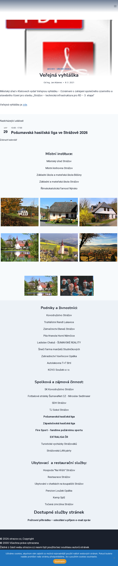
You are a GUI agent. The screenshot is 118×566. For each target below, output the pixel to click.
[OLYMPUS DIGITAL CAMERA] (20, 247)
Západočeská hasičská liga (59, 423)
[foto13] (59, 212)
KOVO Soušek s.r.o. (59, 369)
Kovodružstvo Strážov (59, 315)
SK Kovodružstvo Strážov (59, 389)
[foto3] (98, 247)
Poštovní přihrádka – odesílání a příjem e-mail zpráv (59, 520)
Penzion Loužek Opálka (59, 490)
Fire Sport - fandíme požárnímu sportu (59, 430)
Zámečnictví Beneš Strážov (59, 328)
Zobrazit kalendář (8, 139)
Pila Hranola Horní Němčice (59, 335)
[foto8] (20, 212)
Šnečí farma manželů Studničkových (59, 349)
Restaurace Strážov (59, 476)
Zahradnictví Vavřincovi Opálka (59, 356)
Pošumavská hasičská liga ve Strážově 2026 (49, 132)
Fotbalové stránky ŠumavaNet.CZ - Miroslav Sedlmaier (59, 396)
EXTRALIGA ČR (59, 436)
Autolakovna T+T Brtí (59, 362)
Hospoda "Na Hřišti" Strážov (59, 470)
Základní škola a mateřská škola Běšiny (59, 174)
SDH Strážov (59, 402)
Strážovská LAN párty (59, 450)
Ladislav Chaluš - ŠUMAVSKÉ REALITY (59, 342)
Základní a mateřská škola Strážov (59, 181)
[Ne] (114, 557)
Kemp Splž (59, 497)
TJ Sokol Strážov (59, 409)
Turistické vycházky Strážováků (59, 443)
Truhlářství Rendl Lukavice (59, 322)
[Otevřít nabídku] (115, 6)
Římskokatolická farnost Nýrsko (59, 188)
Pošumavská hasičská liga (59, 416)
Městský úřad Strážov (59, 161)
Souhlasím (60, 561)
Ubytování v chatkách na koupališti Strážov (59, 483)
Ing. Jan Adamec (54, 82)
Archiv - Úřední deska (59, 69)
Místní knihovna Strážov (59, 168)
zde (25, 104)
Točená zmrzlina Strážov (59, 504)
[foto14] (98, 212)
